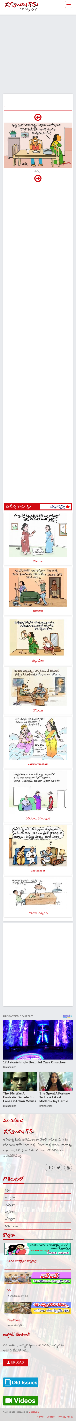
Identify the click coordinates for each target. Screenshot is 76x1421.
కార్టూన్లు (9, 1197)
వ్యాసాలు (9, 1211)
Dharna (38, 561)
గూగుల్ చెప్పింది (38, 913)
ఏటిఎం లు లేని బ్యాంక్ (37, 818)
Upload (17, 1362)
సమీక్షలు (9, 1219)
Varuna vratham (37, 763)
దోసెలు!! (38, 710)
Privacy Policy (65, 1416)
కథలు (8, 1190)
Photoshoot (38, 870)
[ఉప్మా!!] (38, 119)
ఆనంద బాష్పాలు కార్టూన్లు (22, 1261)
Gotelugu (34, 1411)
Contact (51, 1416)
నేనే (8, 1290)
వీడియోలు (11, 1226)
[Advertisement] (38, 52)
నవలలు (9, 1204)
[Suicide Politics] (38, 180)
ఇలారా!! (38, 611)
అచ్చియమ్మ (13, 1320)
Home (40, 1416)
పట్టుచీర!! (38, 660)
